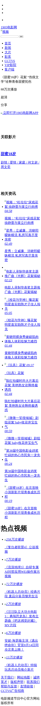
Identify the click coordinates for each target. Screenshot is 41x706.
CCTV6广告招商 (12, 691)
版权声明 (16, 682)
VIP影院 (10, 65)
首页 (8, 43)
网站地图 (23, 677)
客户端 (9, 69)
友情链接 (26, 686)
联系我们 (33, 682)
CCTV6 (10, 61)
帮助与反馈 (9, 686)
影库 (8, 56)
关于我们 (7, 677)
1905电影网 (9, 27)
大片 (8, 52)
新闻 (8, 48)
